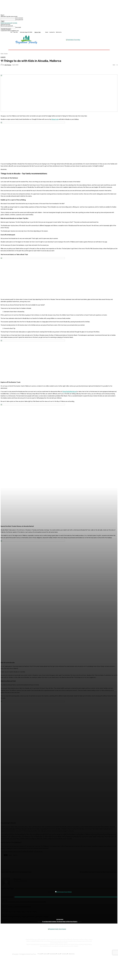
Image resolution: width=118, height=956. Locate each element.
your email (18, 27)
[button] (106, 48)
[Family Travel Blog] (26, 39)
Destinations (59, 919)
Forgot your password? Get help (9, 23)
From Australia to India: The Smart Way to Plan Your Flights (59, 921)
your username (19, 18)
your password (19, 19)
